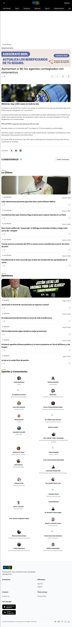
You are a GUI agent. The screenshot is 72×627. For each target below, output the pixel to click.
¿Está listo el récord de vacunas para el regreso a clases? (25, 305)
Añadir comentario (63, 159)
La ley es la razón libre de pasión (15, 360)
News (17, 8)
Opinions (37, 8)
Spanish (40, 583)
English (40, 586)
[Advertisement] (36, 25)
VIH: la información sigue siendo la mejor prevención (23, 331)
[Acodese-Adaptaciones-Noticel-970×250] (36, 58)
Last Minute (7, 8)
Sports (47, 8)
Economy (27, 8)
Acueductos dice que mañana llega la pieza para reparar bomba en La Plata (33, 215)
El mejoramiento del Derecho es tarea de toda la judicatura (26, 318)
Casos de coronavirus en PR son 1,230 (25, 124)
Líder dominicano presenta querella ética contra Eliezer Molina (28, 202)
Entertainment (59, 8)
